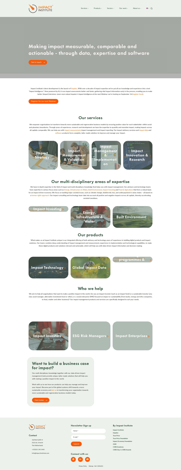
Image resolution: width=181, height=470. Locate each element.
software (58, 133)
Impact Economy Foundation (122, 441)
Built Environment (95, 190)
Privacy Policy (83, 466)
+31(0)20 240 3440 (38, 449)
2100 (114, 444)
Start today (39, 400)
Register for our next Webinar (43, 101)
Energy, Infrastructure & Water (75, 190)
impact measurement (73, 130)
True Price (116, 435)
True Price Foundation (120, 438)
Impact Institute (118, 430)
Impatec (74, 88)
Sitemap (91, 466)
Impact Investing (109, 190)
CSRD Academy (118, 447)
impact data (143, 130)
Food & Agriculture (126, 190)
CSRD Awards (126, 450)
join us (54, 390)
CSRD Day (116, 450)
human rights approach (40, 195)
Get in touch (36, 62)
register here (138, 94)
